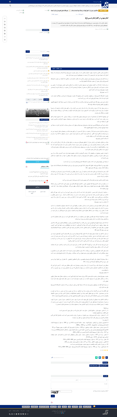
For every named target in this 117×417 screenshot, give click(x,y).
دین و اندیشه (105, 14)
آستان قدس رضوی (87, 406)
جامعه (79, 5)
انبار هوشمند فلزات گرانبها (32, 192)
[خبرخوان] (10, 414)
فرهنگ (75, 5)
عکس (55, 5)
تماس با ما (23, 411)
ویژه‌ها (40, 5)
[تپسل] (51, 402)
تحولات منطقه (103, 11)
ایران (69, 406)
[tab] (46, 99)
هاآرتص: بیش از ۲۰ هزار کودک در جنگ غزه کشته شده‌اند (89, 11)
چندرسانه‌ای (50, 5)
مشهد (59, 406)
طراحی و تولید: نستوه (57, 412)
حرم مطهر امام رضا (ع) (44, 406)
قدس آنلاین (104, 4)
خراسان (63, 5)
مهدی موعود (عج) (93, 365)
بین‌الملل (87, 5)
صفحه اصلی (97, 5)
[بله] (5, 24)
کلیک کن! (37, 161)
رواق (67, 5)
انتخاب (28, 51)
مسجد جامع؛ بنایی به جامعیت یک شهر (41, 71)
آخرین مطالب (45, 55)
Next (27, 109)
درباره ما (28, 411)
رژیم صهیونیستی (34, 406)
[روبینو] (5, 21)
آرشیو (10, 411)
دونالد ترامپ (74, 406)
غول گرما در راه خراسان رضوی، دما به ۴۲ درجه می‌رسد (38, 122)
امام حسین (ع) (103, 365)
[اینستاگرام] (5, 36)
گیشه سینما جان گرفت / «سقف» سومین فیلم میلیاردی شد (37, 78)
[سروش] (5, 30)
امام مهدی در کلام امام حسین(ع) (96, 18)
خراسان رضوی (53, 406)
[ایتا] (5, 27)
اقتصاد (83, 5)
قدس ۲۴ (44, 5)
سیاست (92, 5)
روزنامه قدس (31, 5)
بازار (36, 5)
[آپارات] (5, 39)
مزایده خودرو (42, 191)
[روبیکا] (5, 18)
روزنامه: (48, 51)
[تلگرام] (5, 33)
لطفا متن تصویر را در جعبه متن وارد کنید (100, 391)
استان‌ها (59, 5)
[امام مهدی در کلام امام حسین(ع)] (79, 47)
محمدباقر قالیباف (26, 406)
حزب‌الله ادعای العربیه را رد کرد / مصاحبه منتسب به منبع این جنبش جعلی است (55, 11)
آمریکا (80, 406)
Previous (47, 109)
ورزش (71, 5)
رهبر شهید (64, 406)
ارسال (53, 396)
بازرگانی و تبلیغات (16, 411)
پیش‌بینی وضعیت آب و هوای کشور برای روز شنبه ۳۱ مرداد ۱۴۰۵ (37, 113)
